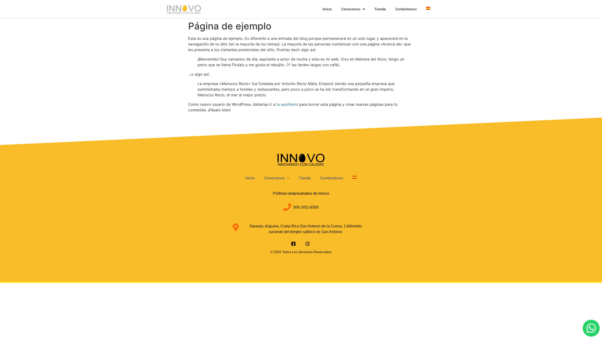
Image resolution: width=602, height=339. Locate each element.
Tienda (380, 9)
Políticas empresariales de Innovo (301, 193)
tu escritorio (287, 104)
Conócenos (350, 9)
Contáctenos (406, 9)
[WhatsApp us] (591, 328)
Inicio (327, 9)
